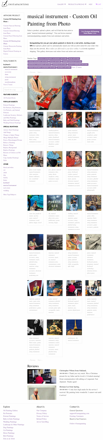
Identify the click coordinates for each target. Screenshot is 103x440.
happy (35, 222)
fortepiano (90, 264)
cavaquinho (75, 264)
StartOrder (90, 32)
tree (30, 179)
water (30, 213)
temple (39, 170)
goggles (89, 133)
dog (4, 175)
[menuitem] (61, 4)
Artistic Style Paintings (11, 130)
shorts (54, 174)
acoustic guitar (53, 308)
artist (69, 139)
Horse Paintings (8, 433)
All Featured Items (9, 98)
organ (37, 137)
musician (31, 137)
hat (34, 213)
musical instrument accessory (54, 255)
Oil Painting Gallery (10, 410)
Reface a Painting (9, 142)
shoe (56, 172)
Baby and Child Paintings (11, 120)
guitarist (93, 174)
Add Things (7, 132)
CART (99, 4)
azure (30, 218)
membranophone (10, 82)
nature (57, 216)
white (37, 135)
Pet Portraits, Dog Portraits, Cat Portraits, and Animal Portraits (12, 110)
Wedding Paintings (10, 422)
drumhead (56, 137)
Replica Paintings (9, 150)
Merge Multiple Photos (10, 137)
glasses (54, 170)
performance (33, 308)
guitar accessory (53, 181)
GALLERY (60, 4)
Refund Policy (42, 419)
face (50, 170)
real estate (6, 188)
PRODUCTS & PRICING (76, 4)
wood (34, 170)
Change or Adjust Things (11, 135)
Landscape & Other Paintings (13, 424)
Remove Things (8, 145)
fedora (31, 222)
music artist (90, 142)
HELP (90, 4)
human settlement (34, 176)
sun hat (36, 216)
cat (4, 170)
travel (39, 222)
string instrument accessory (33, 268)
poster (89, 139)
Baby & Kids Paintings (11, 419)
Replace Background (10, 147)
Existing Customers (77, 416)
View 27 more (7, 84)
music (74, 135)
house (5, 180)
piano (6, 79)
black (30, 139)
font (75, 139)
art (72, 139)
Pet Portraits (7, 413)
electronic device (92, 271)
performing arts (33, 275)
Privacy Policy (42, 413)
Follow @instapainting (78, 423)
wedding (6, 190)
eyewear (93, 139)
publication (52, 220)
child (5, 172)
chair (30, 174)
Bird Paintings (8, 436)
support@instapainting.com (79, 413)
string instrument (10, 77)
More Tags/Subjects (9, 194)
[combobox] (12, 89)
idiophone (52, 144)
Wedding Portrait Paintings (12, 123)
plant (30, 170)
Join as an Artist (9, 438)
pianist (74, 179)
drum (6, 74)
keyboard (75, 172)
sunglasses (90, 135)
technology (90, 268)
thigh (72, 266)
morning (51, 222)
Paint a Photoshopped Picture (12, 140)
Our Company (42, 410)
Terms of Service (43, 416)
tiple (69, 266)
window (70, 174)
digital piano (76, 310)
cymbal (57, 142)
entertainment (53, 264)
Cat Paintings (8, 430)
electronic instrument (55, 266)
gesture (70, 135)
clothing (70, 213)
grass (56, 218)
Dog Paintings (8, 427)
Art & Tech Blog (43, 422)
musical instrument (34, 130)
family (5, 178)
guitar (31, 133)
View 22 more (76, 67)
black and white (8, 167)
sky (49, 213)
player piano (91, 273)
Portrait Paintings (9, 105)
